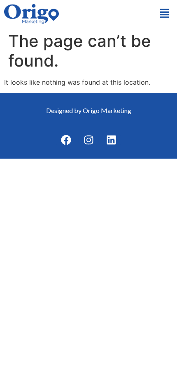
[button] (164, 14)
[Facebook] (66, 140)
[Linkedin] (111, 140)
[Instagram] (88, 140)
